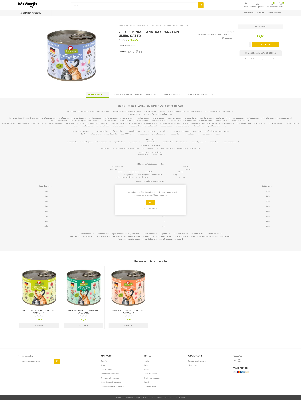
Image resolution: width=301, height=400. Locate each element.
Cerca (201, 5)
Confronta (229, 38)
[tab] (97, 95)
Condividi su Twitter (129, 51)
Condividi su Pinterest (137, 51)
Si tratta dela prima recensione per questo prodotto (215, 34)
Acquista (265, 44)
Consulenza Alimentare (254, 13)
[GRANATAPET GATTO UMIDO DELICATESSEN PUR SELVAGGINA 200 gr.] (84, 287)
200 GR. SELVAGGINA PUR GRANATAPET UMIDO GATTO (83, 312)
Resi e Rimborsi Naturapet (111, 382)
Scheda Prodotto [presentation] (97, 94)
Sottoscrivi (57, 361)
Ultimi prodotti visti (151, 374)
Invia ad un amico (140, 51)
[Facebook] (235, 360)
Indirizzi (147, 369)
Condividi (123, 52)
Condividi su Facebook (133, 51)
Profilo (246, 7)
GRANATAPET (133, 40)
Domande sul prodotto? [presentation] (200, 94)
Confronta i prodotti (257, 7)
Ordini (146, 365)
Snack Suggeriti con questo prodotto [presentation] (135, 94)
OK (150, 202)
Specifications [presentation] (172, 94)
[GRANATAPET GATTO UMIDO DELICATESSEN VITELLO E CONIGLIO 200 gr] (128, 287)
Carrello (147, 382)
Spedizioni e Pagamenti (110, 378)
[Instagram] (240, 360)
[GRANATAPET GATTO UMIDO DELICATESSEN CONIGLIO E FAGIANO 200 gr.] (39, 287)
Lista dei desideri (150, 386)
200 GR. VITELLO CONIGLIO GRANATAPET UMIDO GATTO (128, 312)
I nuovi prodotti (274, 13)
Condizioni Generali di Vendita (112, 386)
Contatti (104, 361)
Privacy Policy (193, 365)
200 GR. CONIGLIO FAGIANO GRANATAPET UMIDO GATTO (38, 312)
